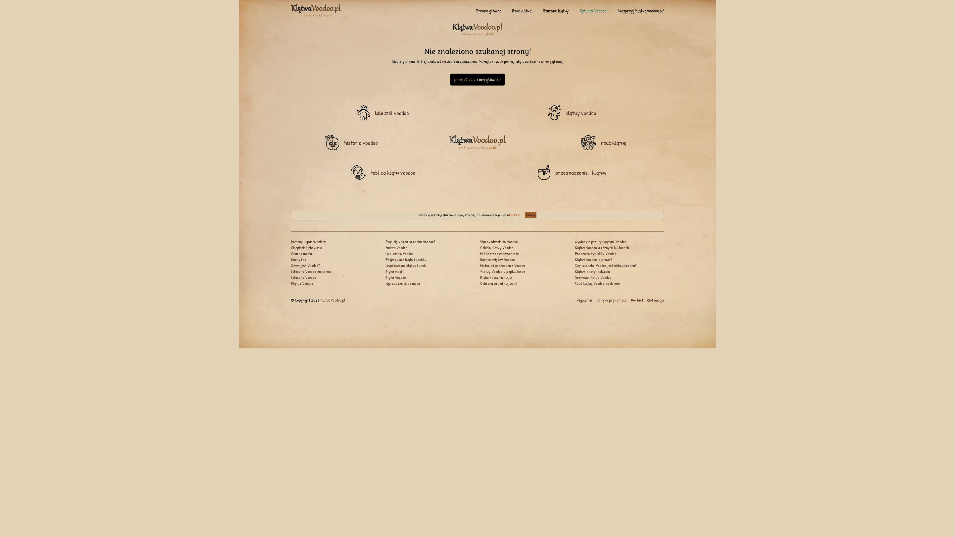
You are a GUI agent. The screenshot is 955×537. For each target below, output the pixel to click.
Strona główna (488, 11)
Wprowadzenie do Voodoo (499, 242)
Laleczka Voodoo (303, 277)
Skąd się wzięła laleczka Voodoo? (410, 242)
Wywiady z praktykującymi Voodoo (600, 242)
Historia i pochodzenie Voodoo (502, 266)
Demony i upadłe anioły (308, 242)
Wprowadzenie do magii (402, 283)
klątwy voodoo (581, 113)
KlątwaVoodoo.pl (332, 300)
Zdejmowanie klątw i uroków (406, 260)
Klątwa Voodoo (302, 283)
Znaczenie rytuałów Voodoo (595, 254)
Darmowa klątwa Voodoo (593, 277)
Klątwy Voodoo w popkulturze (502, 271)
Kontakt (637, 300)
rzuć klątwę (613, 143)
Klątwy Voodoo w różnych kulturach (602, 248)
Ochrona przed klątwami (498, 283)
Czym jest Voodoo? (305, 266)
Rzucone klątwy (556, 11)
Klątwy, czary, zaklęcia (592, 271)
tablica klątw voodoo (393, 173)
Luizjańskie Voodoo (399, 254)
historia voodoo (361, 143)
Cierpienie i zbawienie (306, 248)
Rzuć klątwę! (522, 11)
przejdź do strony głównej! (477, 79)
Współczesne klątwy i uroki (406, 266)
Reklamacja (655, 300)
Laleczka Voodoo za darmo (311, 271)
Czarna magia (301, 254)
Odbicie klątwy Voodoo (496, 248)
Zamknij (530, 215)
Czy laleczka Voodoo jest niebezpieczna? (606, 266)
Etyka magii (394, 271)
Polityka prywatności (611, 300)
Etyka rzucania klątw (496, 277)
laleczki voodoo (392, 113)
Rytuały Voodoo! (594, 11)
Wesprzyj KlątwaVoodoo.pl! (641, 11)
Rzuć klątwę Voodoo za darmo (597, 283)
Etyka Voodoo (395, 277)
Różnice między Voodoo (497, 260)
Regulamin (514, 215)
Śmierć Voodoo (396, 248)
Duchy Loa (298, 260)
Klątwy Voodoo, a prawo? (593, 260)
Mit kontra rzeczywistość (499, 254)
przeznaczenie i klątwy (580, 173)
